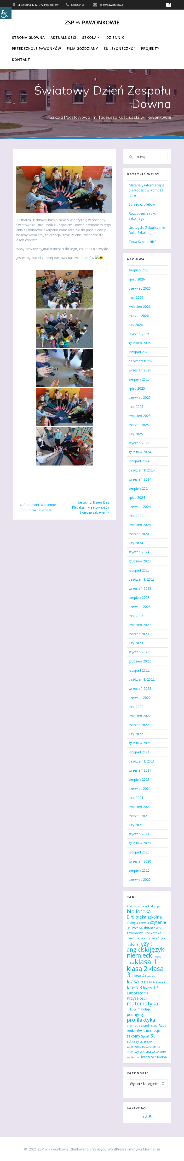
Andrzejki (154, 906)
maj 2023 (136, 615)
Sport (145, 1036)
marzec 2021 (139, 815)
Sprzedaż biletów (142, 204)
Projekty (150, 48)
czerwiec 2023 (140, 606)
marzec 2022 (139, 725)
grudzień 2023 (140, 561)
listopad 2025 (139, 352)
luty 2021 (136, 825)
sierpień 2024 (139, 488)
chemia (144, 923)
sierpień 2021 (139, 779)
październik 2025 (142, 361)
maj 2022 (136, 706)
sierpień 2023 (139, 597)
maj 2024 (136, 515)
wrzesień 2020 (140, 861)
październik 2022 (142, 679)
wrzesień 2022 (140, 688)
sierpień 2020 (139, 870)
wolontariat (159, 1052)
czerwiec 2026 (140, 288)
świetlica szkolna (153, 1056)
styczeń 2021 (139, 834)
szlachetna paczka (139, 1046)
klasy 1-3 (151, 987)
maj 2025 (136, 406)
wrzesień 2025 (140, 370)
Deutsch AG (135, 928)
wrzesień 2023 (140, 588)
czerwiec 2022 (140, 697)
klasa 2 (137, 968)
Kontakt (21, 59)
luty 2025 (136, 434)
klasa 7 (160, 982)
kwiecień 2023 (140, 625)
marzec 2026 (139, 315)
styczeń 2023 (139, 652)
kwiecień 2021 (140, 806)
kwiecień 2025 (140, 415)
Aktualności (63, 37)
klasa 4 (138, 975)
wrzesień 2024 (140, 479)
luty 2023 (136, 643)
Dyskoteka (153, 933)
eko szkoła (150, 938)
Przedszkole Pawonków (36, 48)
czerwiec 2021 (140, 788)
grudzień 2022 (140, 661)
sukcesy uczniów (140, 1041)
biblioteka (139, 911)
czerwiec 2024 (140, 506)
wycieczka (133, 1057)
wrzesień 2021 (140, 770)
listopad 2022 (139, 670)
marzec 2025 (139, 424)
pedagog (135, 1014)
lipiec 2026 (137, 279)
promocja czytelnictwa (142, 1026)
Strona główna (28, 37)
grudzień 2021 (140, 743)
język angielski (139, 946)
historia (132, 944)
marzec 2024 (139, 534)
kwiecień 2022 (140, 715)
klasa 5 (135, 981)
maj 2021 (136, 797)
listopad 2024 (139, 461)
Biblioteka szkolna (144, 917)
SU (153, 1035)
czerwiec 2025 (140, 397)
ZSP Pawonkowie (92, 22)
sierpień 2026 (139, 270)
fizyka (161, 938)
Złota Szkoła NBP (142, 241)
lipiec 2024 (137, 497)
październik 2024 (142, 470)
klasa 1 (146, 961)
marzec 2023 (139, 634)
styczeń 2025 (139, 443)
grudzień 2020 (140, 843)
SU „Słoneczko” (119, 48)
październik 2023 (142, 579)
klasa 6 (149, 982)
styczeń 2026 (139, 333)
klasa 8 (134, 987)
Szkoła (89, 37)
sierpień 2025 (139, 379)
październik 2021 (142, 761)
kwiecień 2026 (140, 306)
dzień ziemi (135, 938)
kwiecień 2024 (140, 524)
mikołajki (144, 1009)
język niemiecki (145, 952)
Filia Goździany (82, 48)
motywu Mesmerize (144, 1149)
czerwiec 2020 (140, 879)
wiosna (145, 1051)
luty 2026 (136, 324)
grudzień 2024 (140, 452)
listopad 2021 (139, 752)
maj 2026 (136, 297)
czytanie (158, 922)
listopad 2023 (139, 570)
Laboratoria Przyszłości (138, 995)
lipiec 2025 (137, 388)
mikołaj (132, 1009)
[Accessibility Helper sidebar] (6, 13)
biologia (132, 923)
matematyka (142, 1003)
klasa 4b (150, 976)
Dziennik (115, 37)
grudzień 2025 (140, 343)
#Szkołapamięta (137, 906)
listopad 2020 (139, 852)
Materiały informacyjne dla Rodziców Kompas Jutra (147, 190)
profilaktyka (141, 1019)
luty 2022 (136, 734)
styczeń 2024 (139, 552)
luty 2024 (136, 543)
